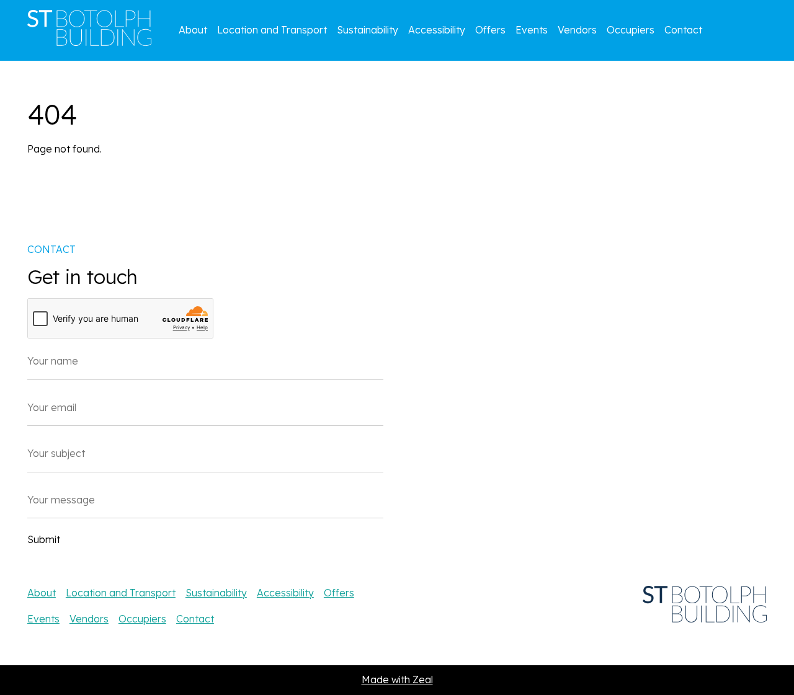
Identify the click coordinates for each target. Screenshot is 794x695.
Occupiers (630, 30)
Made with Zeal (397, 679)
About (193, 30)
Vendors (577, 30)
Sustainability (367, 30)
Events (531, 30)
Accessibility (436, 30)
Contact (683, 30)
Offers (490, 30)
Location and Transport (272, 30)
